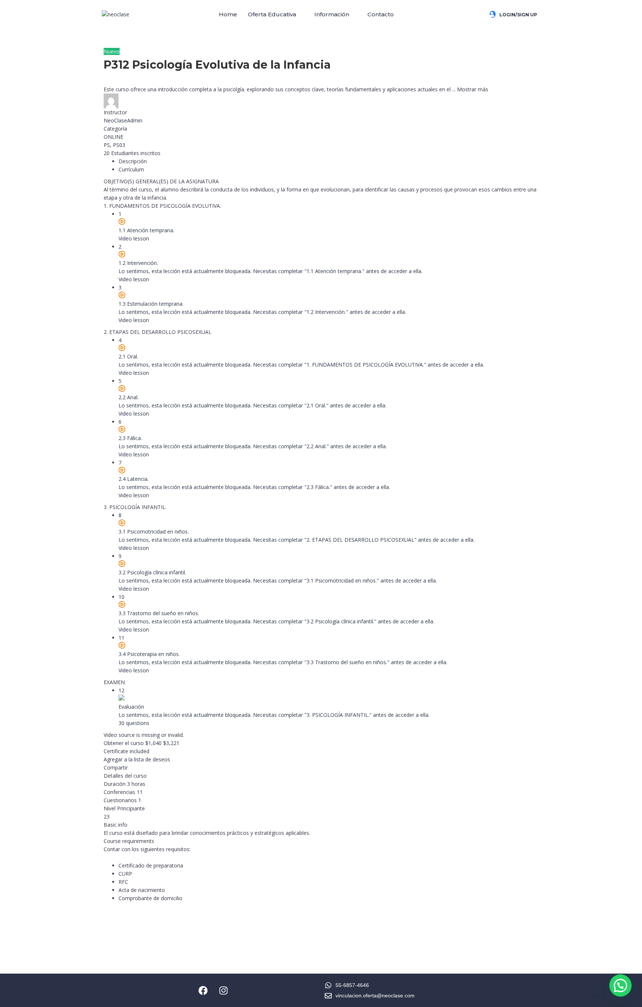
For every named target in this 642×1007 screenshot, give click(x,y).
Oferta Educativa (272, 14)
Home (228, 14)
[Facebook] (203, 990)
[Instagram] (223, 990)
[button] (276, 14)
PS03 (119, 144)
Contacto (380, 14)
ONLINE (113, 136)
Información (331, 14)
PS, (108, 144)
